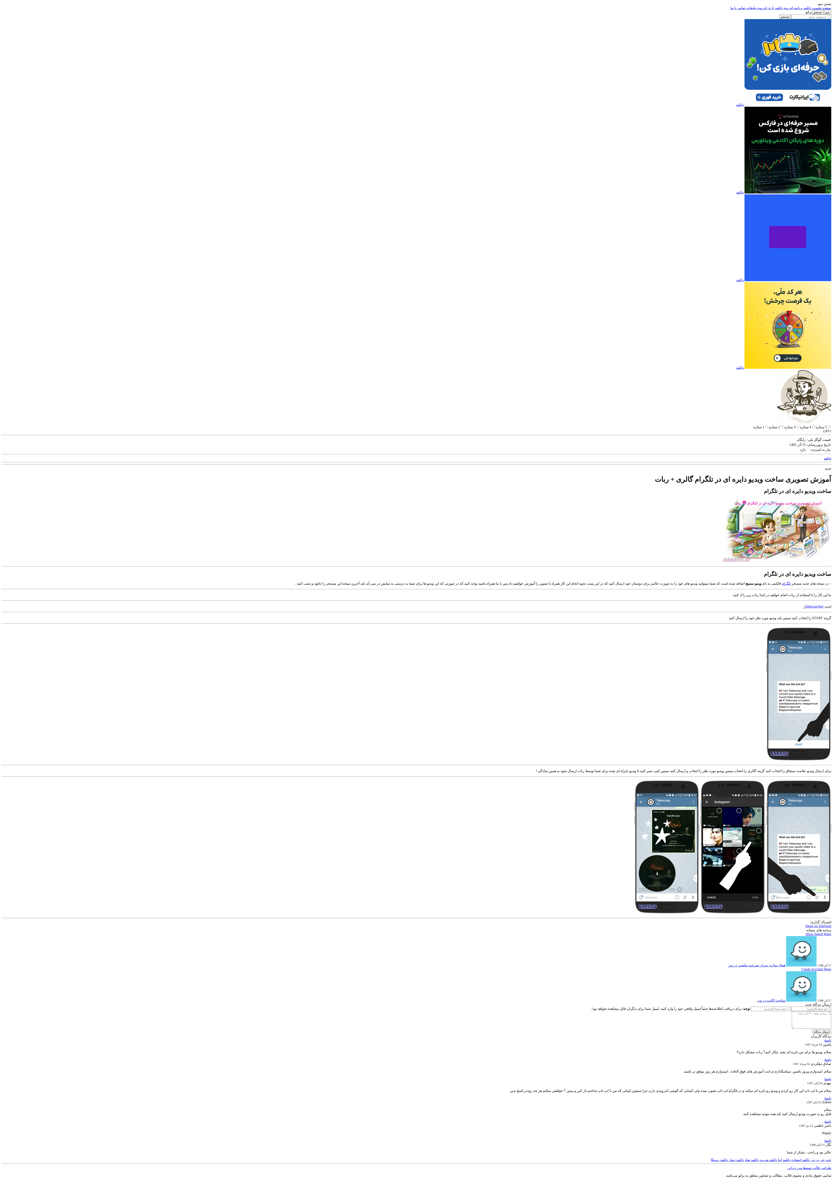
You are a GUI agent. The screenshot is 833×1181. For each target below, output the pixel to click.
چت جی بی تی (821, 1160)
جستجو (785, 16)
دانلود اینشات (800, 1160)
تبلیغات (750, 8)
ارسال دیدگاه (822, 1031)
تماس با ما (737, 8)
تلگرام (786, 583)
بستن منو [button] (824, 4)
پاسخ (827, 1040)
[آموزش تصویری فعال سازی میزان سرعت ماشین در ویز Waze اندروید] (801, 965)
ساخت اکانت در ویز (771, 1000)
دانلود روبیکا (719, 1160)
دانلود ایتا (784, 1160)
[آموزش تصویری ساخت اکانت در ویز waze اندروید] (801, 1000)
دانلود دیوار (736, 1160)
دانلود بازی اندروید (769, 8)
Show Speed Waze (818, 934)
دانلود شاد (752, 1160)
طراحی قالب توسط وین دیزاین (809, 1168)
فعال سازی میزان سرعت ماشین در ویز (756, 965)
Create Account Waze (816, 969)
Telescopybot (814, 606)
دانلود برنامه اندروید (797, 8)
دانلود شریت (768, 1160)
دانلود (740, 105)
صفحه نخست (821, 8)
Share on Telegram (818, 926)
